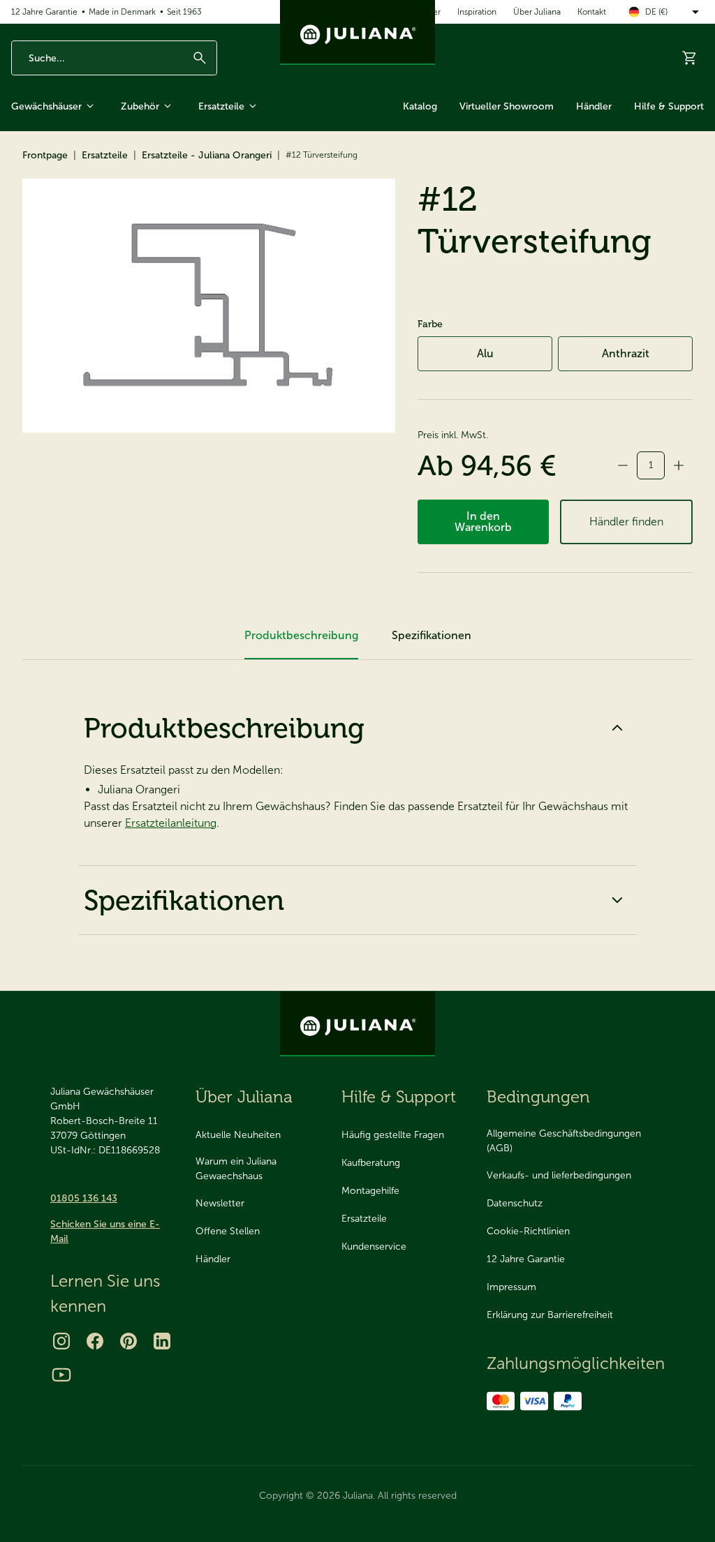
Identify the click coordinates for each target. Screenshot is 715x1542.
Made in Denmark (122, 12)
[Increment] (679, 465)
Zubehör (140, 106)
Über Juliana (537, 12)
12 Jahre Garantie (44, 12)
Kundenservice (373, 1246)
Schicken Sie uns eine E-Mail (105, 1231)
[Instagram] (61, 1341)
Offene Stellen (228, 1231)
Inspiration (476, 12)
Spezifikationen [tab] (431, 635)
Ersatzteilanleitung (170, 823)
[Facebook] (95, 1341)
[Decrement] (623, 465)
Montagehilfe (370, 1191)
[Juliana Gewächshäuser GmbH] (357, 32)
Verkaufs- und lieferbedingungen (559, 1175)
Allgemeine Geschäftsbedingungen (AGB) (564, 1141)
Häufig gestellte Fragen (392, 1135)
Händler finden (626, 521)
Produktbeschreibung (224, 727)
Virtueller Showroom (506, 106)
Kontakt (591, 12)
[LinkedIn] (162, 1341)
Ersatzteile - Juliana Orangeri (207, 155)
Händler (594, 106)
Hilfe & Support (669, 106)
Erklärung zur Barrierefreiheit (550, 1315)
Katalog (420, 106)
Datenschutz (515, 1203)
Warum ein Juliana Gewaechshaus (236, 1168)
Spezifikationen (184, 900)
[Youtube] (61, 1374)
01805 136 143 (83, 1198)
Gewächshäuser (46, 106)
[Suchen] (199, 58)
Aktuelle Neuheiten (238, 1135)
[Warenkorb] (690, 58)
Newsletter (220, 1203)
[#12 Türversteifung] (208, 306)
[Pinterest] (128, 1341)
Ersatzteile (221, 106)
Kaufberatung (370, 1163)
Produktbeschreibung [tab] (301, 635)
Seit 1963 (184, 12)
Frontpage (45, 155)
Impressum (511, 1287)
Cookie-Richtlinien (528, 1231)
